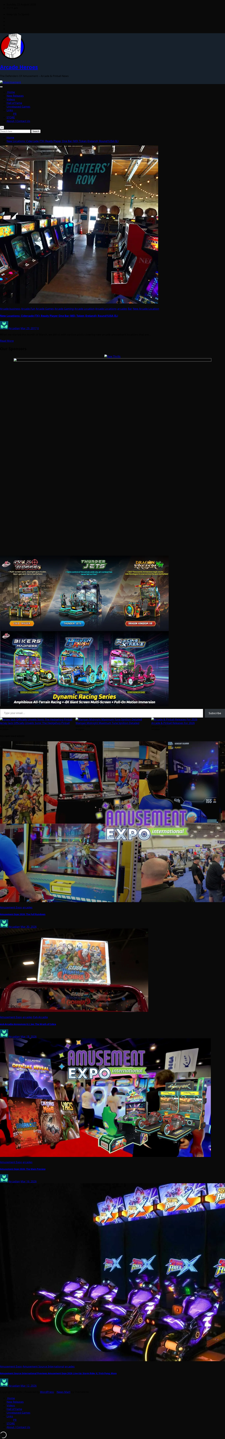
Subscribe (215, 713)
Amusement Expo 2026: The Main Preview (22, 1169)
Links (10, 110)
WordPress (47, 1392)
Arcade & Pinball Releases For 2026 (173, 723)
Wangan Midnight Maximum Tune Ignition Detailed (107, 723)
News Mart (63, 1392)
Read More (7, 341)
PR (14, 114)
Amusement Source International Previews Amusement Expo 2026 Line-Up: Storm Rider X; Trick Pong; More (58, 1373)
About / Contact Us (18, 121)
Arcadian (14, 328)
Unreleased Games (18, 106)
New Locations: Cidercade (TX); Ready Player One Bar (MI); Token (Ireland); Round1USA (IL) (62, 141)
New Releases (15, 96)
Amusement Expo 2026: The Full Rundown (22, 914)
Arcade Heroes (19, 67)
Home (11, 92)
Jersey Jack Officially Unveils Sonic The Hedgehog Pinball (35, 723)
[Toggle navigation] (1, 86)
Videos (11, 99)
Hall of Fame (14, 103)
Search (35, 131)
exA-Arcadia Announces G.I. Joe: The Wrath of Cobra (28, 1024)
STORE (11, 117)
